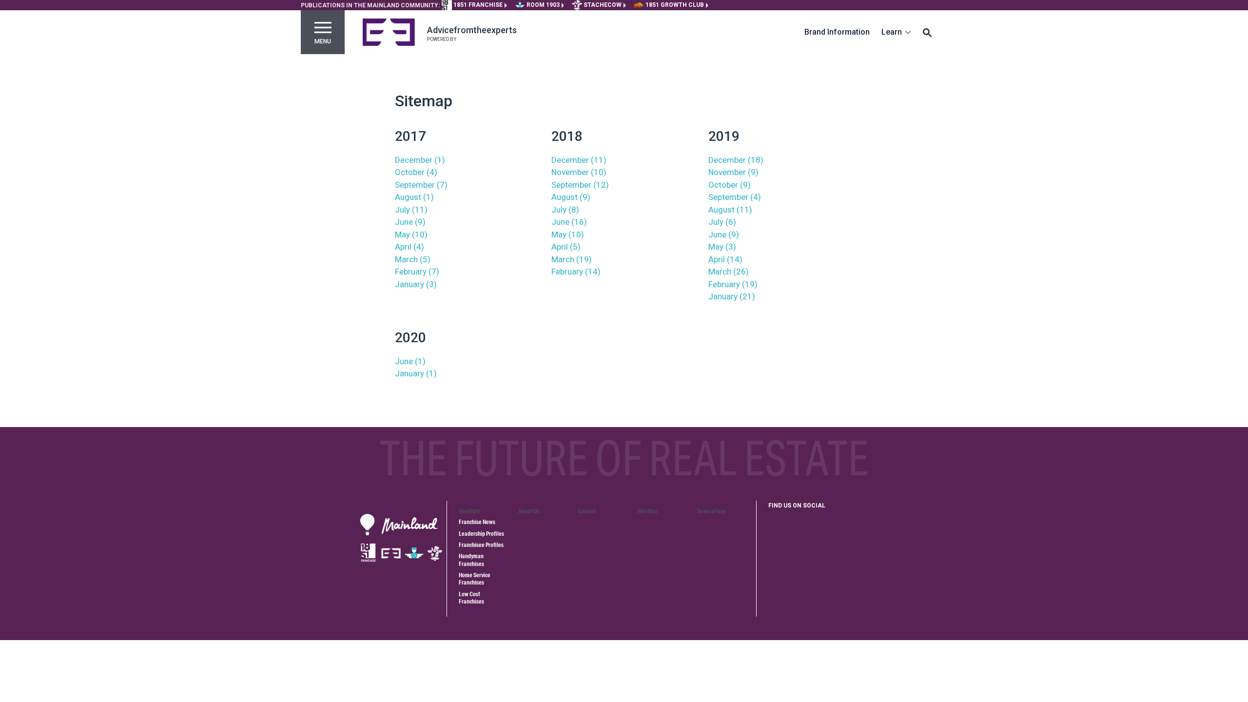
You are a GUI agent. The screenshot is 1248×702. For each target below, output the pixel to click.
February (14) (576, 271)
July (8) (565, 209)
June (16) (569, 222)
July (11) (411, 209)
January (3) (416, 284)
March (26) (728, 271)
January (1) (416, 373)
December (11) (578, 160)
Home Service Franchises (474, 578)
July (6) (722, 222)
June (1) (410, 361)
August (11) (730, 209)
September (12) (580, 185)
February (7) (417, 271)
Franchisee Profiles (481, 545)
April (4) (409, 247)
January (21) (731, 296)
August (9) (570, 197)
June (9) (410, 222)
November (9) (733, 172)
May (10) (411, 234)
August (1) (414, 197)
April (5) (566, 247)
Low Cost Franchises (471, 597)
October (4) (416, 172)
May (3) (722, 247)
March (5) (412, 259)
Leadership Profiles (481, 533)
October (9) (729, 185)
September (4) (734, 197)
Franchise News (477, 522)
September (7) (421, 185)
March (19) (571, 259)
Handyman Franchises (471, 559)
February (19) (733, 284)
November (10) (578, 172)
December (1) (420, 160)
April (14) (725, 259)
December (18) (735, 160)
